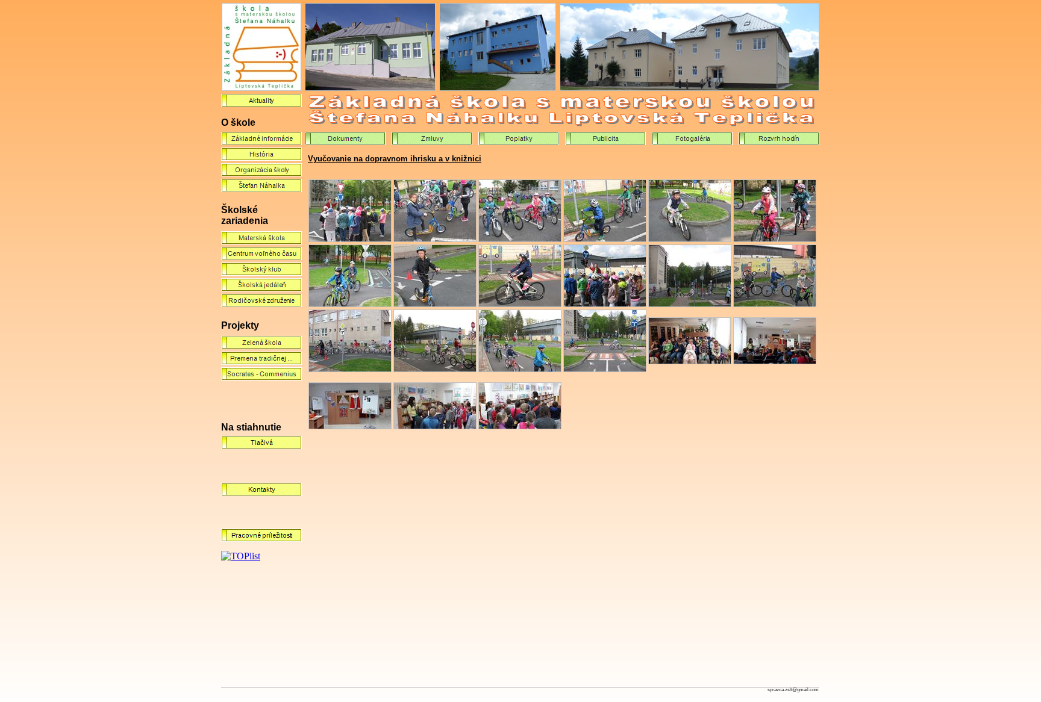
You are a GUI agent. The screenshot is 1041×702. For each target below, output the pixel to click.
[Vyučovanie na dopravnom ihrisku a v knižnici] (350, 239)
